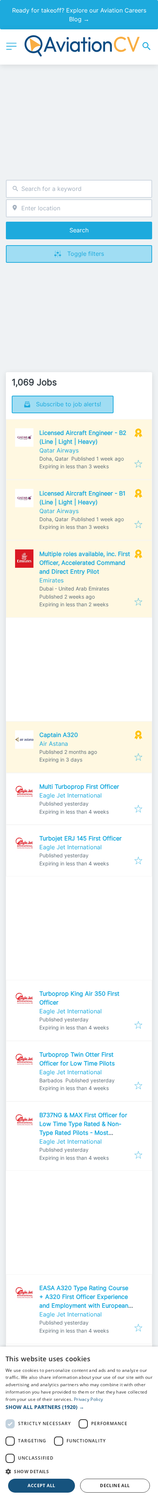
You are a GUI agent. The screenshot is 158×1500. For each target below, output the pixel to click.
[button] (79, 1407)
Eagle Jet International (70, 795)
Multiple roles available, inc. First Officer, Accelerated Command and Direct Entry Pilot (84, 562)
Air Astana (53, 743)
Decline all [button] (115, 1485)
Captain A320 (58, 734)
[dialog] (79, 1423)
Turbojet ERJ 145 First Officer (80, 838)
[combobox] (79, 189)
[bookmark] (138, 464)
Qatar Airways (59, 450)
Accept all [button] (41, 1485)
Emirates (51, 580)
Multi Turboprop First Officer (79, 786)
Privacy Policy (88, 1399)
